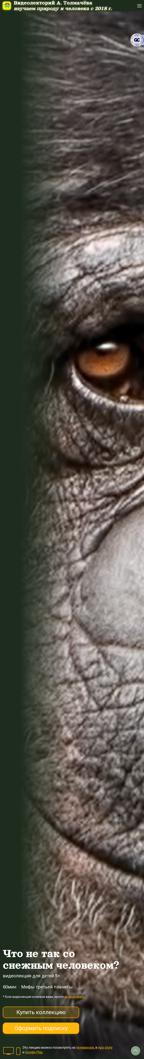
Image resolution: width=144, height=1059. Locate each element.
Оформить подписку (41, 1028)
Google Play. (34, 1052)
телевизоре (85, 1047)
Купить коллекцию (41, 1012)
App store (105, 1047)
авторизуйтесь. (75, 997)
